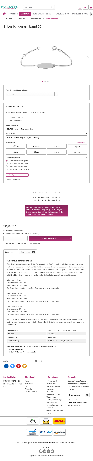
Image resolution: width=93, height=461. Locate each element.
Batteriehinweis (51, 381)
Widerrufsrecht (51, 402)
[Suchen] (52, 7)
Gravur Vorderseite (12, 125)
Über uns (49, 391)
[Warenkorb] (90, 7)
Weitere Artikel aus (22, 352)
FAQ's (27, 386)
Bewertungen (27, 252)
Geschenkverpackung (13, 158)
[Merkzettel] (85, 7)
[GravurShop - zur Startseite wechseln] (10, 8)
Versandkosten (51, 443)
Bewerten (36, 243)
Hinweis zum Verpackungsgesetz (53, 384)
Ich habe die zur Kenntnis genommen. (77, 402)
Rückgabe (28, 389)
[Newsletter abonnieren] (87, 395)
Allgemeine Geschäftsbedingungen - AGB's (55, 410)
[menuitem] (39, 7)
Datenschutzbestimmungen (76, 403)
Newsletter (29, 383)
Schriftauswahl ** (45, 142)
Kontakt (27, 381)
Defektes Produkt (31, 391)
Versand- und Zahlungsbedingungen (54, 398)
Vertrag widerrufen (53, 394)
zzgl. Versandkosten (16, 231)
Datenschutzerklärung (54, 405)
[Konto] (80, 7)
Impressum (50, 389)
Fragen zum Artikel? (16, 349)
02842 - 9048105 (11, 380)
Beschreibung (10, 252)
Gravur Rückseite (11, 134)
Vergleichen (9, 243)
